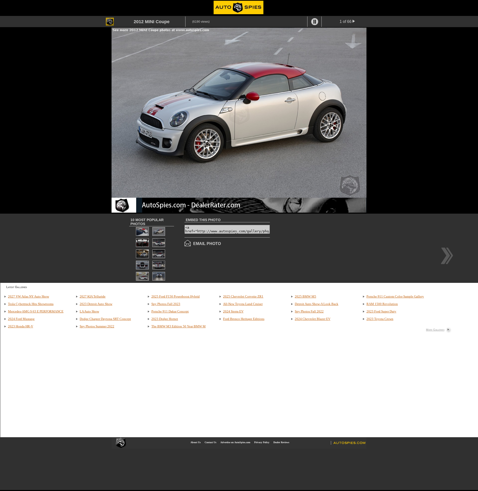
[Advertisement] (311, 248)
